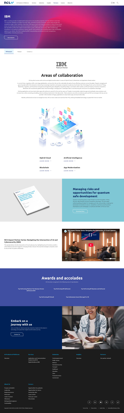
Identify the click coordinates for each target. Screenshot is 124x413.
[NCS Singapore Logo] (9, 3)
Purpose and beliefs (9, 388)
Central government (57, 358)
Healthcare (55, 369)
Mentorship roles (32, 392)
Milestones (7, 398)
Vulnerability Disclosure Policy (114, 408)
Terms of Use (85, 408)
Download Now (80, 211)
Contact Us (17, 334)
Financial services (56, 375)
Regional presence (9, 392)
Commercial (55, 377)
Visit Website (10, 37)
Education (54, 371)
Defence (54, 362)
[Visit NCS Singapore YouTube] (100, 402)
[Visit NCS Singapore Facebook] (89, 402)
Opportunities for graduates (35, 388)
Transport (54, 367)
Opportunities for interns (34, 390)
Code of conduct (8, 396)
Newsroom (7, 394)
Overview (6, 358)
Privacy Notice (94, 408)
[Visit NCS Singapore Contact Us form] (106, 402)
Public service (55, 360)
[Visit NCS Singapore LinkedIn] (95, 402)
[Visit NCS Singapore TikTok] (118, 402)
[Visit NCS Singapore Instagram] (112, 402)
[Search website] (117, 3)
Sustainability (7, 403)
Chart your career (32, 396)
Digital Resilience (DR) (34, 362)
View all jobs (31, 398)
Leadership (7, 390)
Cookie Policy (102, 408)
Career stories (32, 394)
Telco (53, 373)
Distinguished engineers (10, 401)
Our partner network (105, 358)
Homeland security (57, 364)
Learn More (44, 161)
